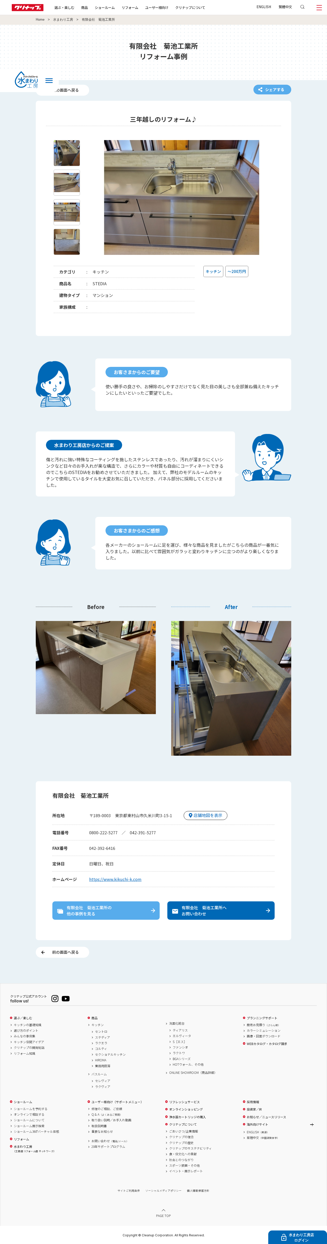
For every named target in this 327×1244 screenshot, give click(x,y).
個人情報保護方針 (198, 1190)
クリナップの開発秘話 (29, 1048)
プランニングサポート (262, 1018)
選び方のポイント (26, 1030)
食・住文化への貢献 (183, 1154)
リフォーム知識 (24, 1053)
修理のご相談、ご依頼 (106, 1109)
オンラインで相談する (29, 1114)
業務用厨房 (102, 1066)
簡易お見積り (264, 1025)
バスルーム (99, 1074)
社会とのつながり (181, 1160)
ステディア (102, 1037)
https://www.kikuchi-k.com (115, 879)
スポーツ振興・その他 (184, 1165)
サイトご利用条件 (129, 1190)
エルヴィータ (182, 1036)
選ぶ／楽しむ (23, 1018)
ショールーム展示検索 (29, 1126)
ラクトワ (179, 1053)
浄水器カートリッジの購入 (187, 1117)
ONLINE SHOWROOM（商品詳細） (193, 1073)
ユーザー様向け (156, 7)
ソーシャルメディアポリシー (163, 1190)
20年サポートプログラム (108, 1147)
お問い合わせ (110, 1141)
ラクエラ (101, 1043)
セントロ (101, 1031)
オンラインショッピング (186, 1109)
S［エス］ (180, 1042)
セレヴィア (102, 1081)
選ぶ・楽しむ (64, 7)
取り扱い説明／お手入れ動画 (111, 1120)
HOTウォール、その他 (188, 1064)
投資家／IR (254, 1109)
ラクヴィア (102, 1087)
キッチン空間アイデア (29, 1042)
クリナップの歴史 (181, 1143)
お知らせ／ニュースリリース (266, 1117)
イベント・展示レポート (186, 1171)
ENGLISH (263, 6)
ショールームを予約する (31, 1109)
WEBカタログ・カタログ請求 (267, 1044)
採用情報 (253, 1102)
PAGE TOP (163, 1215)
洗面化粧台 (176, 1023)
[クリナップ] (27, 9)
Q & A (106, 1114)
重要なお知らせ (102, 1131)
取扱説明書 (99, 1126)
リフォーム (130, 7)
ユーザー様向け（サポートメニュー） (117, 1102)
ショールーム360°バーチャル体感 (36, 1131)
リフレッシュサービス (184, 1102)
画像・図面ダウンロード (264, 1036)
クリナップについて (190, 7)
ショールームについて (29, 1120)
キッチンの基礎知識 (27, 1025)
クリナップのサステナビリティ (190, 1148)
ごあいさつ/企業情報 (183, 1131)
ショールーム (105, 7)
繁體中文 (285, 6)
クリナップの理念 (181, 1137)
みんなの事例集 (24, 1036)
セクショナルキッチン (110, 1054)
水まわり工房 (63, 19)
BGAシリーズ (182, 1059)
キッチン (97, 1025)
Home (40, 19)
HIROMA (100, 1060)
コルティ (101, 1049)
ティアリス (180, 1030)
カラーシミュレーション (264, 1030)
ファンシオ (180, 1047)
